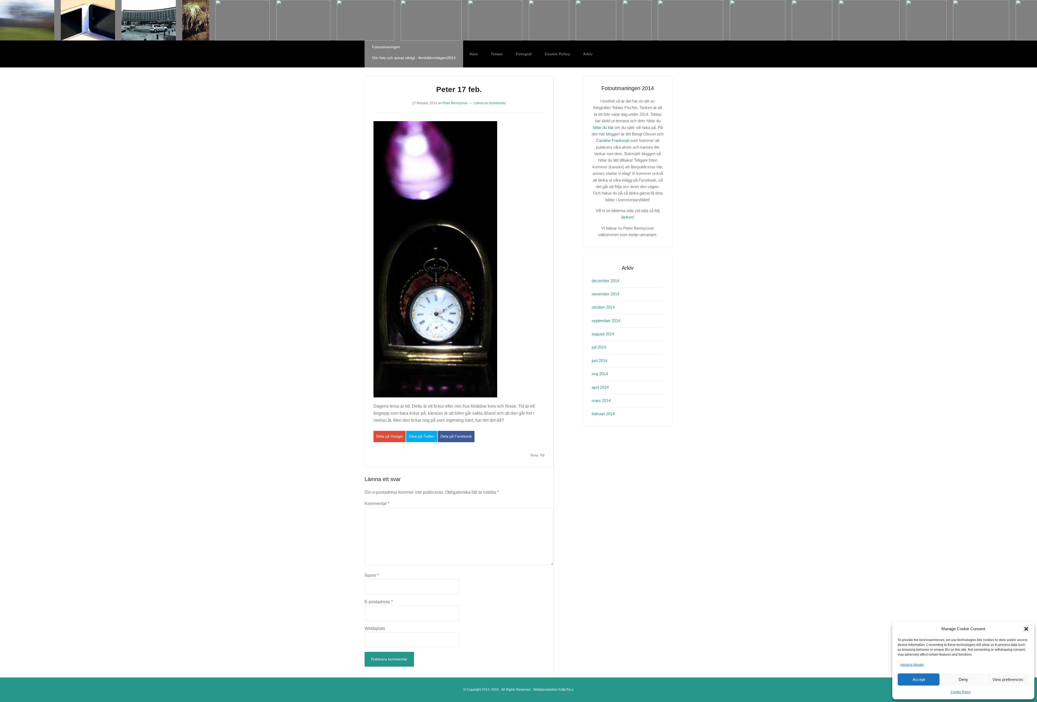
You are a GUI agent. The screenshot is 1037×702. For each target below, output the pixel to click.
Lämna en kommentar (490, 103)
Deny (963, 679)
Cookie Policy (961, 692)
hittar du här (603, 127)
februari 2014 (603, 413)
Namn (372, 575)
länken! (627, 217)
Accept (919, 679)
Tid (542, 455)
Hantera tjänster (912, 665)
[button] (1026, 629)
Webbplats (375, 628)
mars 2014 (601, 400)
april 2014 (600, 387)
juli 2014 (599, 347)
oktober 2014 (603, 307)
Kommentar (377, 503)
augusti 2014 (603, 334)
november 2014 (605, 294)
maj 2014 (600, 374)
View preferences (1007, 679)
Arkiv (587, 54)
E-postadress (379, 601)
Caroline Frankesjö (612, 140)
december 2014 (605, 280)
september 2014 (606, 320)
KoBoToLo (566, 689)
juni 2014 (599, 360)
